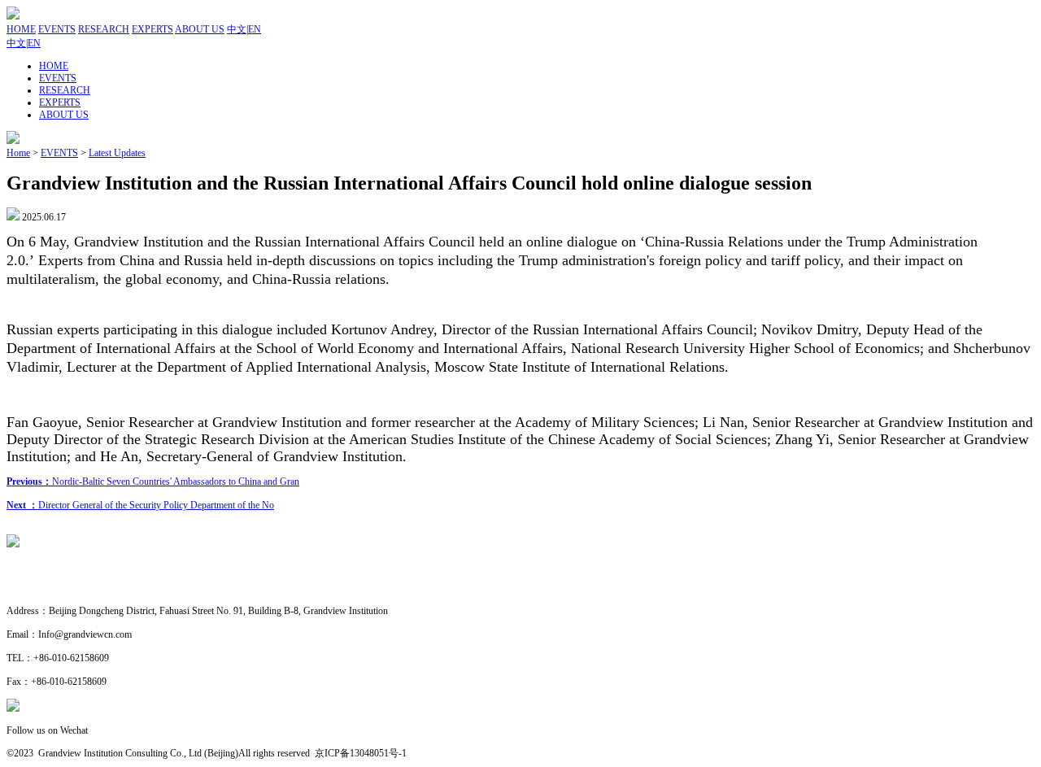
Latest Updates (117, 153)
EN (254, 29)
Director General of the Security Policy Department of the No (140, 505)
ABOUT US (199, 29)
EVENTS (57, 29)
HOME (21, 29)
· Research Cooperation (53, 588)
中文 (236, 29)
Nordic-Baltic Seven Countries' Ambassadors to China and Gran (153, 481)
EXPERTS (152, 29)
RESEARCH (103, 29)
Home (18, 153)
